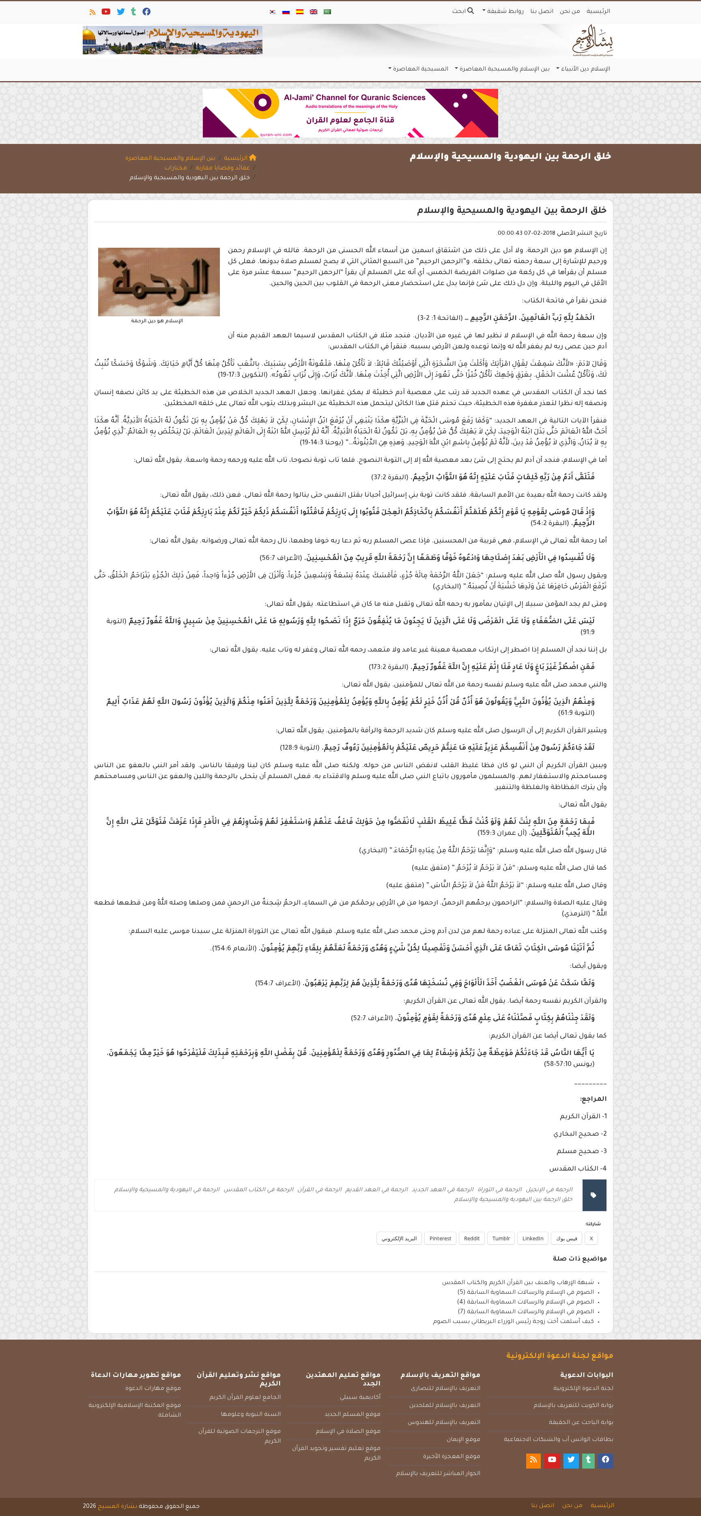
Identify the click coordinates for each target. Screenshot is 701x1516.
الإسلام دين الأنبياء (585, 69)
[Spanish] (300, 12)
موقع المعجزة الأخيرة (451, 1457)
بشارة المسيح (117, 1507)
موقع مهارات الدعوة (153, 1389)
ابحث (459, 12)
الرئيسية (598, 12)
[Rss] (92, 13)
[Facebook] (145, 13)
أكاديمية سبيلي (360, 1398)
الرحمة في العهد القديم (377, 1190)
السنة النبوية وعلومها (251, 1415)
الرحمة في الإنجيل (549, 1190)
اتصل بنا (541, 12)
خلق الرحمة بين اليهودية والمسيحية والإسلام (513, 1200)
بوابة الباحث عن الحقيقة (581, 1423)
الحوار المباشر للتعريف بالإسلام (438, 1474)
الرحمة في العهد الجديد (442, 1190)
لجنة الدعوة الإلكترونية (583, 1389)
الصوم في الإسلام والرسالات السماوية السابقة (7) (526, 1312)
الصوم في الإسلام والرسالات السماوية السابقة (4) (525, 1302)
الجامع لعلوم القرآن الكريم (245, 1398)
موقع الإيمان (463, 1440)
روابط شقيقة (505, 12)
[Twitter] (120, 13)
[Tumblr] (133, 13)
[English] (313, 12)
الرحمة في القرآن (319, 1190)
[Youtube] (105, 13)
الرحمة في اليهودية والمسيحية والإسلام (166, 1190)
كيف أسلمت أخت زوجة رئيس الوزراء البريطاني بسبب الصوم (513, 1322)
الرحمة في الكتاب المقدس (258, 1190)
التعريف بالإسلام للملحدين (444, 1406)
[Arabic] (327, 12)
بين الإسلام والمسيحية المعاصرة (505, 69)
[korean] (272, 12)
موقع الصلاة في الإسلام (348, 1432)
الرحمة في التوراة (499, 1190)
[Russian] (286, 12)
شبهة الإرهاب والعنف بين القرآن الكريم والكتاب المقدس (518, 1283)
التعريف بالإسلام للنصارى (445, 1389)
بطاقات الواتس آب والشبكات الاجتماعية (558, 1440)
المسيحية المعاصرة (420, 69)
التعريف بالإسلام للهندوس (444, 1423)
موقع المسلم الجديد (353, 1415)
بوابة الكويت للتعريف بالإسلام (573, 1406)
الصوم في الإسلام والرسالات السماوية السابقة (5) (525, 1293)
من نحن (570, 12)
